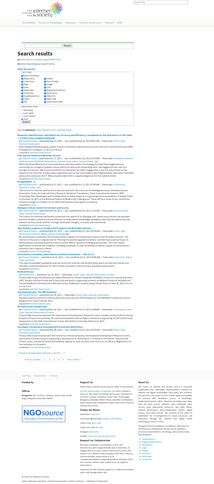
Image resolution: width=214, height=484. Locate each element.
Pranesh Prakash (30, 257)
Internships (147, 456)
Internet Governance (90, 22)
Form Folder (52, 81)
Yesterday (28, 110)
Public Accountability (45, 161)
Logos (144, 447)
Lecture (82, 161)
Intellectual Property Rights (33, 233)
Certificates (147, 459)
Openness (70, 22)
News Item (51, 93)
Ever (26, 118)
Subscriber (29, 90)
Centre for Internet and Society (101, 436)
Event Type (119, 140)
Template (28, 93)
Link (48, 87)
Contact (53, 375)
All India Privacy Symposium (32, 306)
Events (33, 204)
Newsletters (147, 444)
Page (26, 84)
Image (49, 84)
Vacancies (146, 453)
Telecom (109, 22)
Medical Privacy (25, 271)
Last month (29, 115)
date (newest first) (46, 129)
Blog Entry (29, 78)
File (25, 101)
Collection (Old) (54, 101)
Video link (51, 98)
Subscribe (95, 414)
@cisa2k (99, 427)
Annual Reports (148, 439)
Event (26, 98)
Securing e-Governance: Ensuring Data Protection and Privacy (50, 326)
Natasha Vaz (28, 274)
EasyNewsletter (31, 95)
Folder (49, 78)
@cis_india (96, 423)
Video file (51, 95)
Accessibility (28, 22)
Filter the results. (26, 69)
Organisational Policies (152, 442)
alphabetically (64, 129)
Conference (119, 184)
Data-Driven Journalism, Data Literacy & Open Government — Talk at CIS (55, 254)
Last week (28, 113)
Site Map (26, 375)
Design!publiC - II (26, 181)
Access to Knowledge (50, 22)
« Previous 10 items (27, 353)
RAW (119, 22)
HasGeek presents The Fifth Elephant (37, 292)
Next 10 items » (45, 353)
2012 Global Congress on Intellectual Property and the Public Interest (54, 228)
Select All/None (31, 75)
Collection (29, 81)
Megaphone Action (55, 90)
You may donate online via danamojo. (96, 391)
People (145, 450)
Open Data (119, 257)
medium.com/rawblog (111, 418)
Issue (26, 87)
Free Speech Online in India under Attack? (39, 155)
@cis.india (94, 431)
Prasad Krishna (29, 140)
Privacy (110, 274)
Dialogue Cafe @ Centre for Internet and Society (43, 207)
